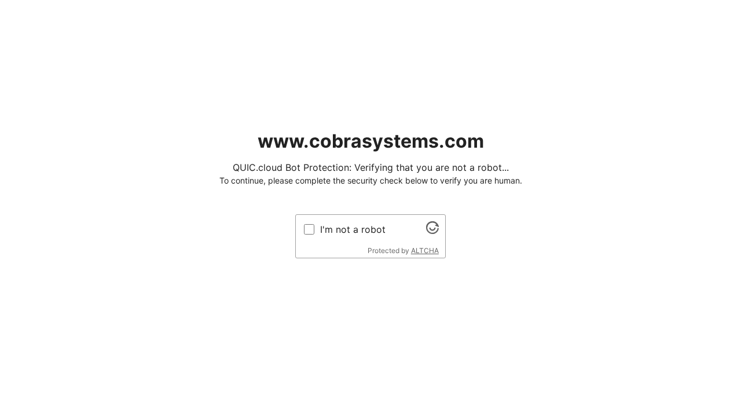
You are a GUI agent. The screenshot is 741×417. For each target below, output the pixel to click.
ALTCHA (425, 250)
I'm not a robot (353, 229)
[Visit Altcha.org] (432, 230)
